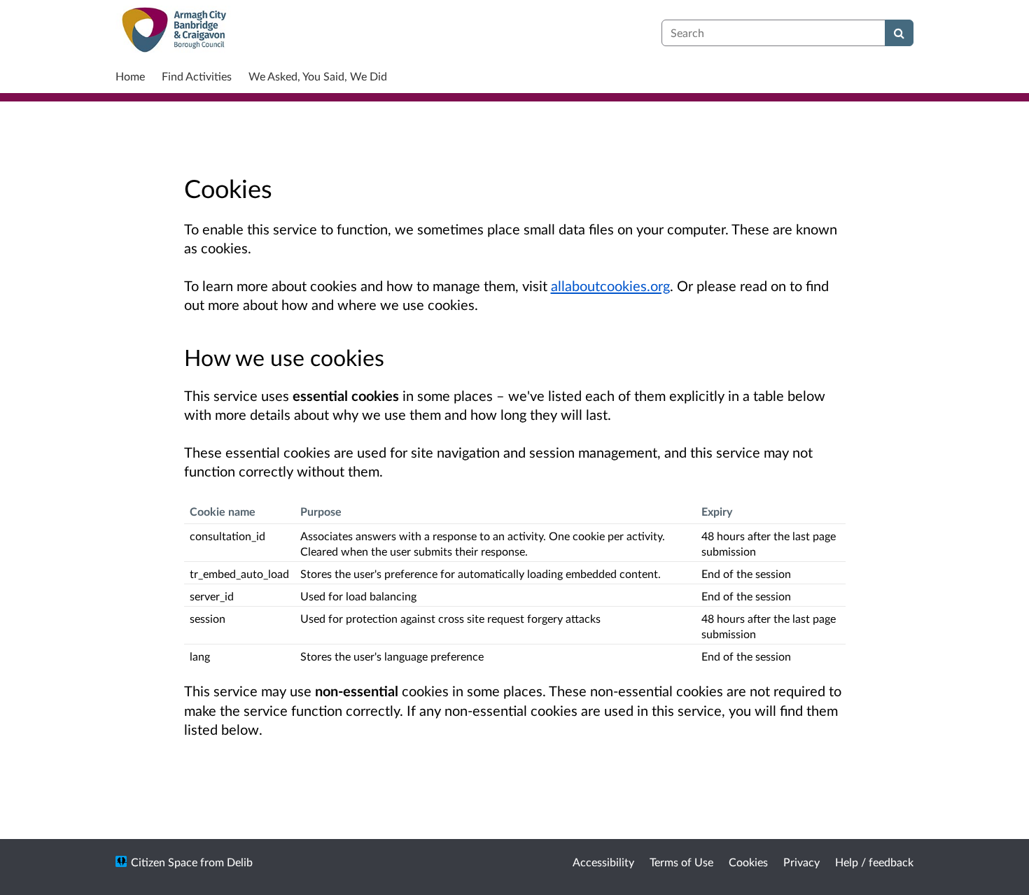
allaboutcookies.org (610, 285)
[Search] (899, 33)
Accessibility (603, 861)
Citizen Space (164, 861)
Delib (240, 861)
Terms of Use (681, 861)
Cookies (748, 861)
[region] (515, 583)
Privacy (801, 861)
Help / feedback (874, 861)
